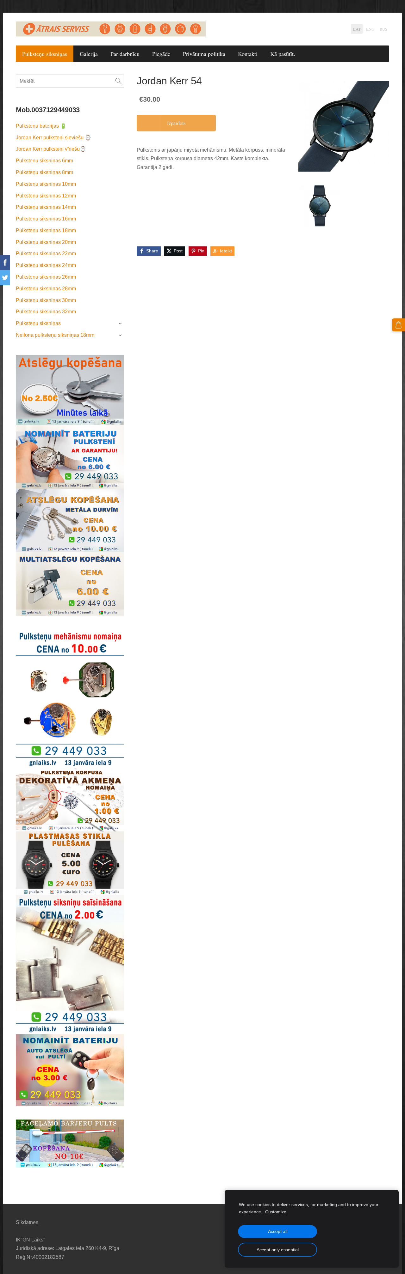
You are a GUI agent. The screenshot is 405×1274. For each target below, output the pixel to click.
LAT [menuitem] (357, 29)
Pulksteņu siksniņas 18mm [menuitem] (46, 230)
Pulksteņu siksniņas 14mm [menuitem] (46, 207)
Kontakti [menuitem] (248, 53)
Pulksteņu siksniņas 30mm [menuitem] (46, 300)
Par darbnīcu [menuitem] (125, 53)
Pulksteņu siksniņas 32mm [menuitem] (46, 311)
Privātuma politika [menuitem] (204, 53)
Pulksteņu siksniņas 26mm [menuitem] (46, 277)
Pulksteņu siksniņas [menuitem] (44, 53)
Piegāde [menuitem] (161, 53)
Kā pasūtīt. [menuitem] (282, 53)
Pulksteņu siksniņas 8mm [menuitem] (44, 172)
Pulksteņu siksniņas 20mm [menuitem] (46, 242)
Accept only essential (278, 1249)
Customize (275, 1211)
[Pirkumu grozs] (398, 324)
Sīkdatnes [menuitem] (27, 1222)
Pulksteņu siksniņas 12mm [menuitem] (46, 195)
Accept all (277, 1231)
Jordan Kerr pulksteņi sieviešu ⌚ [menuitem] (53, 137)
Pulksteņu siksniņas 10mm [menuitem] (46, 184)
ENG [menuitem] (370, 29)
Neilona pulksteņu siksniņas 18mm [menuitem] (55, 335)
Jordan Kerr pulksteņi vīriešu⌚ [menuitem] (51, 149)
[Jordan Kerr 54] (319, 205)
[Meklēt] (119, 81)
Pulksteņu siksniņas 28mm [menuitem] (46, 288)
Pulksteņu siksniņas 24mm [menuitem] (46, 265)
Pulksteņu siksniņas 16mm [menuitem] (46, 218)
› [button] (121, 324)
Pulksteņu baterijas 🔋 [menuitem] (41, 126)
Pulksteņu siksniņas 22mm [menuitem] (46, 253)
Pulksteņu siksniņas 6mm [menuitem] (44, 160)
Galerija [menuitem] (89, 53)
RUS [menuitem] (383, 29)
